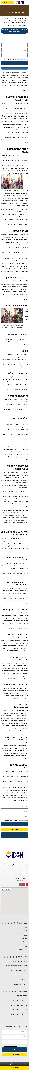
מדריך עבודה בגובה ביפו (20, 1009)
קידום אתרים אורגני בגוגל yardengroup (14, 1064)
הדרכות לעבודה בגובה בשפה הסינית (16, 965)
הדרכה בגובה (23, 979)
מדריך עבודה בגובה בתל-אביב (18, 1005)
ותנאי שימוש (7, 59)
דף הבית (22, 9)
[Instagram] (23, 884)
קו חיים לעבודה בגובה (20, 984)
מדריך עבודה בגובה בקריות (19, 1014)
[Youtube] (27, 884)
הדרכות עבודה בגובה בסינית (19, 970)
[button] (2, 835)
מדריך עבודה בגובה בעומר (19, 1000)
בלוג (18, 9)
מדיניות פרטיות (14, 59)
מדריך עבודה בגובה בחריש (19, 996)
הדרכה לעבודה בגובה (21, 975)
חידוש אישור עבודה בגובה (19, 961)
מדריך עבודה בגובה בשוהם (19, 1019)
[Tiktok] (20, 884)
